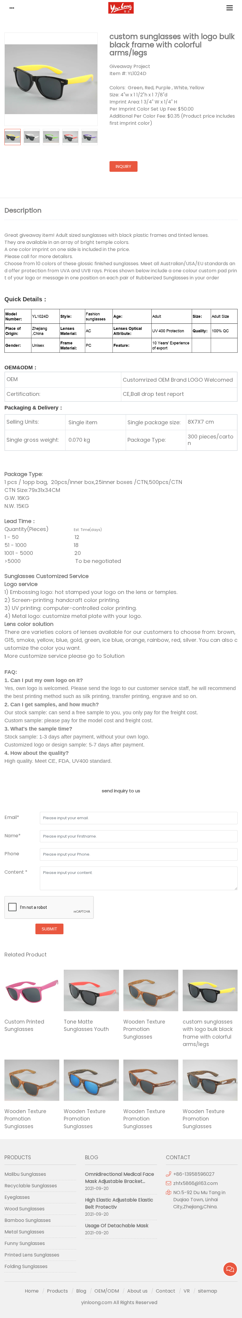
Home (32, 1291)
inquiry (123, 166)
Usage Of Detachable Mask (116, 1225)
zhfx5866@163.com (196, 1183)
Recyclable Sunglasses (30, 1185)
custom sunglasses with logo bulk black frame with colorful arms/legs (208, 1033)
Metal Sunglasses (24, 1231)
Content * (15, 872)
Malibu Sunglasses (25, 1174)
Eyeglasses (17, 1197)
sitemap (207, 1291)
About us (137, 1291)
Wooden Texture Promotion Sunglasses (144, 1029)
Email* (11, 817)
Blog (81, 1291)
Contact (165, 1291)
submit (49, 929)
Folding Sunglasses (26, 1266)
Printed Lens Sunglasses (31, 1254)
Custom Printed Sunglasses (24, 1025)
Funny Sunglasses (24, 1243)
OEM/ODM (106, 1291)
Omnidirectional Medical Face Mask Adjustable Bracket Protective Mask (119, 1181)
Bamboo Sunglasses (27, 1220)
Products (57, 1291)
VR (187, 1291)
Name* (12, 835)
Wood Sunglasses (24, 1208)
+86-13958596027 (194, 1174)
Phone (11, 853)
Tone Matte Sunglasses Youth (86, 1025)
